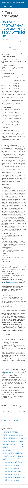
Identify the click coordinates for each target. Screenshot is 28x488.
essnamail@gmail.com (10, 48)
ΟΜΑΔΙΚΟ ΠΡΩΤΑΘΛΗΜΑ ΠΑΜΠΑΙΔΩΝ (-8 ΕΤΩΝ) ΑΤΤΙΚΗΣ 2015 (13, 29)
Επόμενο (16, 420)
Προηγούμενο (6, 420)
